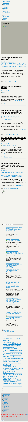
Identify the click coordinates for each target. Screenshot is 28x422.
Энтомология (7, 383)
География (5, 7)
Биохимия (6, 348)
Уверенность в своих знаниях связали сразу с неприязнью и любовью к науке (13, 313)
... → (10, 247)
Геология (6, 352)
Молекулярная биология (11, 368)
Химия (4, 19)
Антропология (6, 1)
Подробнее (4, 78)
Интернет (18, 355)
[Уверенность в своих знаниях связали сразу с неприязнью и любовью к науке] (14, 318)
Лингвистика (11, 363)
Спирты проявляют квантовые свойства (11, 87)
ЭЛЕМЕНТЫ (6, 381)
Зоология (6, 355)
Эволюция (13, 381)
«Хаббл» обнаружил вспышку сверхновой (11, 58)
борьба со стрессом (17, 386)
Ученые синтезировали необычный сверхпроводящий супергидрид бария (13, 139)
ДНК (10, 352)
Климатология (8, 360)
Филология (14, 379)
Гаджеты (5, 350)
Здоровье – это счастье (8, 353)
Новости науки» (5, 55)
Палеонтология (6, 12)
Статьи (4, 15)
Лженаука (5, 8)
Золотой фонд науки (17, 353)
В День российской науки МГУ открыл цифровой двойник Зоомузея (13, 282)
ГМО (17, 348)
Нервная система (18, 373)
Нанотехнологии (14, 369)
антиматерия (10, 384)
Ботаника (13, 348)
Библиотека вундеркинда (8, 347)
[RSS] (7, 26)
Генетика (11, 350)
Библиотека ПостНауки (14, 345)
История (6, 356)
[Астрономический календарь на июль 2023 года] (14, 230)
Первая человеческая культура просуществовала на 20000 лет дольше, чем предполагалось (11, 112)
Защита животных (16, 352)
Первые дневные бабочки (12, 239)
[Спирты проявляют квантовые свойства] (3, 92)
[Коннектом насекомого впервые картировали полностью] (14, 253)
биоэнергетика (16, 384)
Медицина (5, 9)
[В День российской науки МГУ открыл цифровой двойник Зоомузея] (14, 287)
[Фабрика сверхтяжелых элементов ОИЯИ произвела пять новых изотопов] (14, 304)
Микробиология (14, 188)
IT (11, 338)
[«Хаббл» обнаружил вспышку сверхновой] (13, 66)
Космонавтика (7, 361)
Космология (14, 81)
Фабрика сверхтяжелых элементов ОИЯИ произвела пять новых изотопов (13, 299)
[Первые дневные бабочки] (13, 240)
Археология (6, 3)
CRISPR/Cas (7, 338)
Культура (15, 361)
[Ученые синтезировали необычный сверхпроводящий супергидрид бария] (8, 145)
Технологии (6, 16)
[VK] (4, 26)
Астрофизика (6, 345)
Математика (18, 363)
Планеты (6, 376)
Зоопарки (12, 355)
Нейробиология (8, 373)
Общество (5, 11)
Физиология (7, 379)
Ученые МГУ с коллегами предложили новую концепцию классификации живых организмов (14, 264)
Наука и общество (9, 371)
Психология (6, 14)
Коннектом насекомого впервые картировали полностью (14, 250)
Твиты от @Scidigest (8, 331)
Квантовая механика (16, 358)
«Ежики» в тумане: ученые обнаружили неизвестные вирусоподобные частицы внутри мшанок (12, 166)
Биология (5, 5)
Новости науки (6, 22)
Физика (5, 18)
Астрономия (6, 4)
